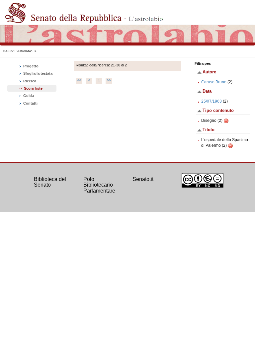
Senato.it (142, 179)
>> (109, 80)
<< (79, 80)
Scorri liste (33, 88)
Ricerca (29, 81)
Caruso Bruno (213, 82)
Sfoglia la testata (37, 73)
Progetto (30, 66)
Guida (28, 96)
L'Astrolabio (24, 51)
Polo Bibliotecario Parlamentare (99, 185)
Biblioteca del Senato (50, 182)
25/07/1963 (211, 101)
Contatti (30, 103)
